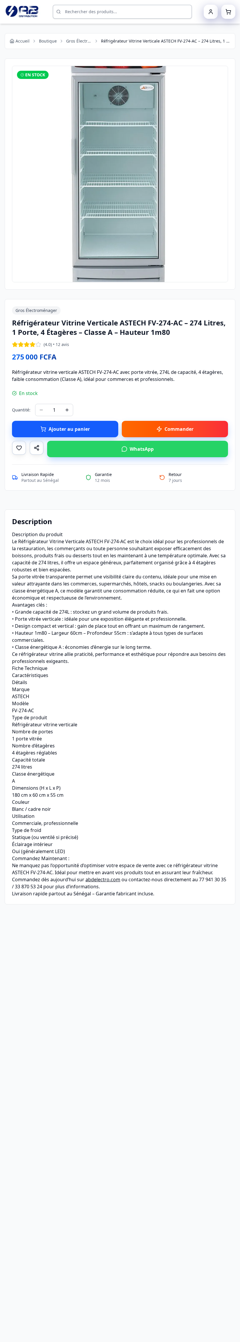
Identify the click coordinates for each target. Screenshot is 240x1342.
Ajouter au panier (69, 429)
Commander (178, 429)
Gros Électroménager (79, 41)
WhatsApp (142, 449)
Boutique (48, 41)
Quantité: (21, 410)
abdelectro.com (102, 879)
